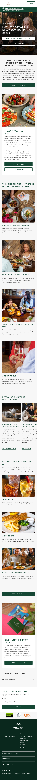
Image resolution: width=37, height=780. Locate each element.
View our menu (18, 43)
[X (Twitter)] (12, 765)
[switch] (32, 392)
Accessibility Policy (6, 773)
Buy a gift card (18, 594)
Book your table (18, 85)
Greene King (7, 759)
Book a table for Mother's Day (18, 38)
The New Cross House (10, 754)
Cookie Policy (16, 773)
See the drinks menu (9, 448)
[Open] (3, 3)
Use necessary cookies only (18, 420)
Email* (4, 698)
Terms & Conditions (7, 777)
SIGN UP (18, 707)
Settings (29, 409)
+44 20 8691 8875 (10, 736)
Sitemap (28, 773)
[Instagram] (8, 765)
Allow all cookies (18, 415)
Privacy (23, 773)
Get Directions (24, 748)
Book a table (18, 164)
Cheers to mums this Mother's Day (10, 425)
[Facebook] (3, 765)
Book (31, 3)
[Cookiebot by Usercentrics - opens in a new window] (27, 358)
